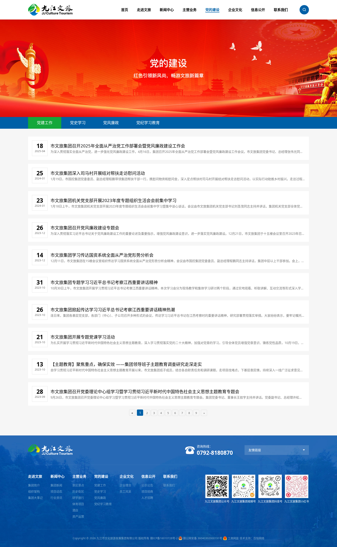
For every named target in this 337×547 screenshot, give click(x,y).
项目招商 (147, 491)
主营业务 (190, 9)
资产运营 (78, 516)
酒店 (75, 510)
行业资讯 (56, 498)
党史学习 (78, 122)
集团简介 (34, 485)
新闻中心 (167, 9)
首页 (124, 9)
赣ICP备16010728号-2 (164, 538)
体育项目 (78, 504)
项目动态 (56, 491)
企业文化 (235, 9)
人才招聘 (147, 498)
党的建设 (212, 9)
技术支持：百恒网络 (252, 538)
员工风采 (125, 491)
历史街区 (78, 491)
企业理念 (125, 485)
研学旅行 (78, 498)
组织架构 (34, 491)
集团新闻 (56, 485)
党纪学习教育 (148, 122)
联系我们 (281, 9)
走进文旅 (144, 9)
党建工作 (44, 122)
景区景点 (78, 485)
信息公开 (258, 9)
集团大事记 (35, 498)
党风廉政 (111, 122)
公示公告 (147, 485)
